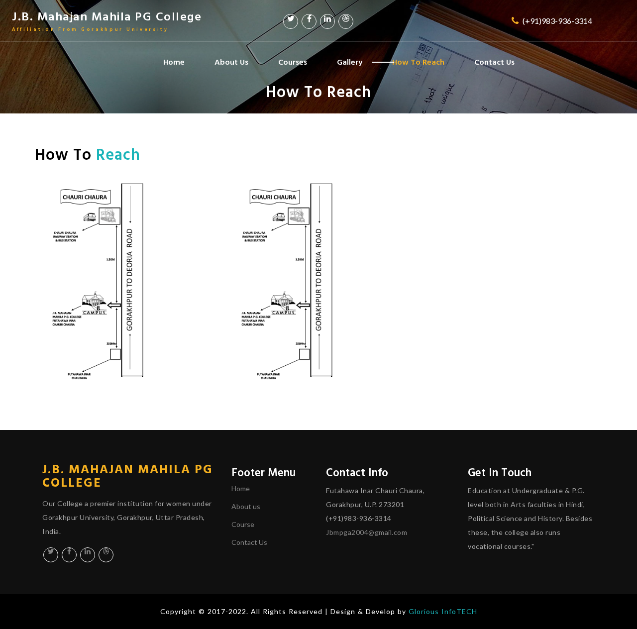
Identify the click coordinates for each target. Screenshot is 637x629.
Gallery (349, 61)
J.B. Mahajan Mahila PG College (107, 20)
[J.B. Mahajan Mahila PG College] (129, 285)
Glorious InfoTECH (443, 611)
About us (245, 506)
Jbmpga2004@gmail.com (366, 532)
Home (174, 61)
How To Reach (418, 61)
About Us (231, 61)
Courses (292, 61)
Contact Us (494, 61)
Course (242, 524)
